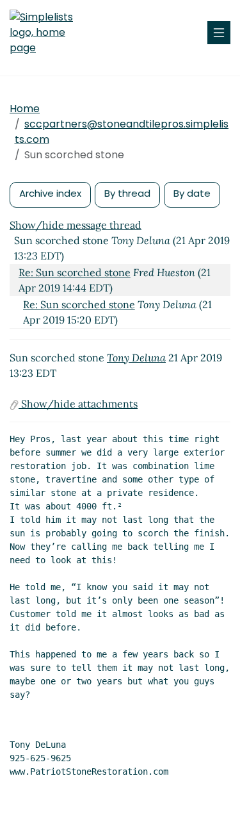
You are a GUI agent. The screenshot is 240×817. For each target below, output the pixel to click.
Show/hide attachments (78, 403)
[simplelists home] (48, 33)
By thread (127, 193)
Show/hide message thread (75, 225)
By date (192, 193)
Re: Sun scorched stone (75, 272)
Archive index (50, 193)
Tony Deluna (136, 357)
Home (25, 108)
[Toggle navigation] (218, 32)
